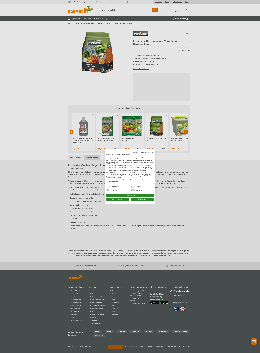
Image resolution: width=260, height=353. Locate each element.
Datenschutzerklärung (139, 152)
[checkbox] (108, 187)
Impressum (150, 152)
